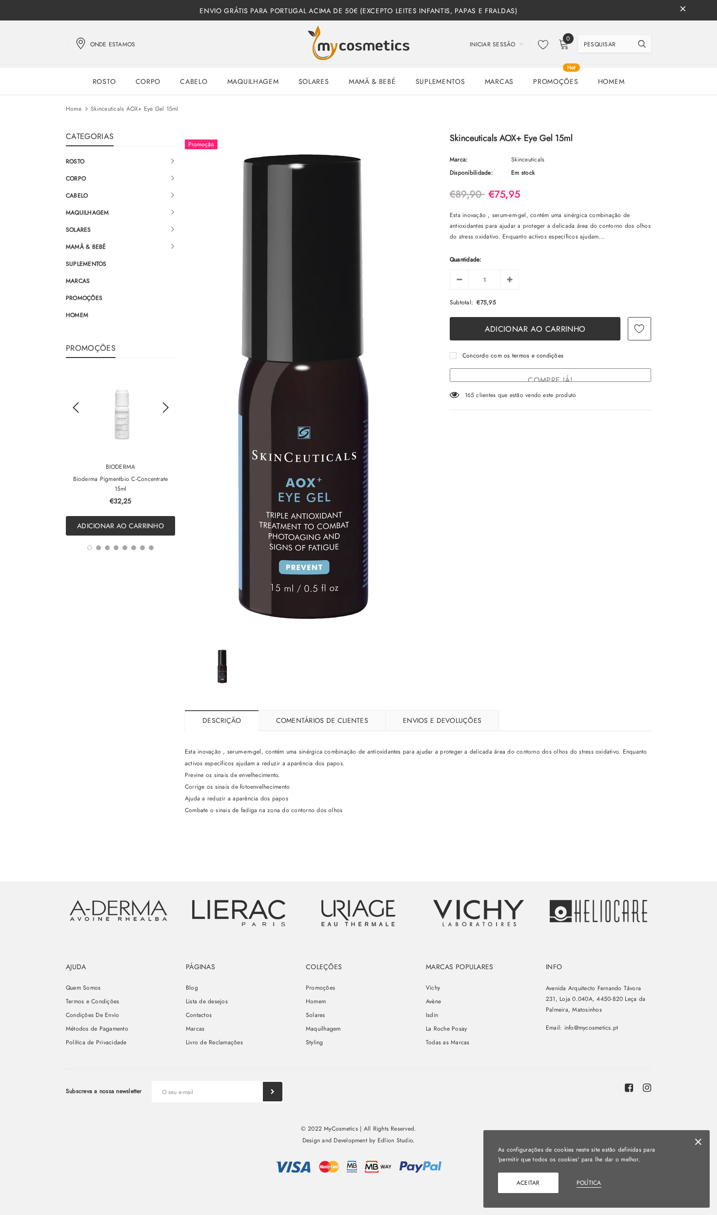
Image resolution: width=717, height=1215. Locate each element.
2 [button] (98, 547)
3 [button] (107, 547)
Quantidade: (466, 259)
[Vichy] (118, 910)
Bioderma (121, 466)
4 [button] (116, 547)
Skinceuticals (527, 159)
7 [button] (142, 547)
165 (470, 395)
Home (73, 108)
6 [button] (133, 547)
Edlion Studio (395, 1140)
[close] (683, 10)
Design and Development (334, 1140)
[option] (120, 454)
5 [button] (124, 547)
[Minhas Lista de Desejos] (540, 44)
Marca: (459, 159)
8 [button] (151, 547)
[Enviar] (272, 1091)
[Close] (698, 1143)
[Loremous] (238, 913)
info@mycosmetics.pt (591, 1027)
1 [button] (89, 547)
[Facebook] (629, 1087)
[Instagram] (647, 1087)
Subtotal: (461, 302)
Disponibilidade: (471, 172)
